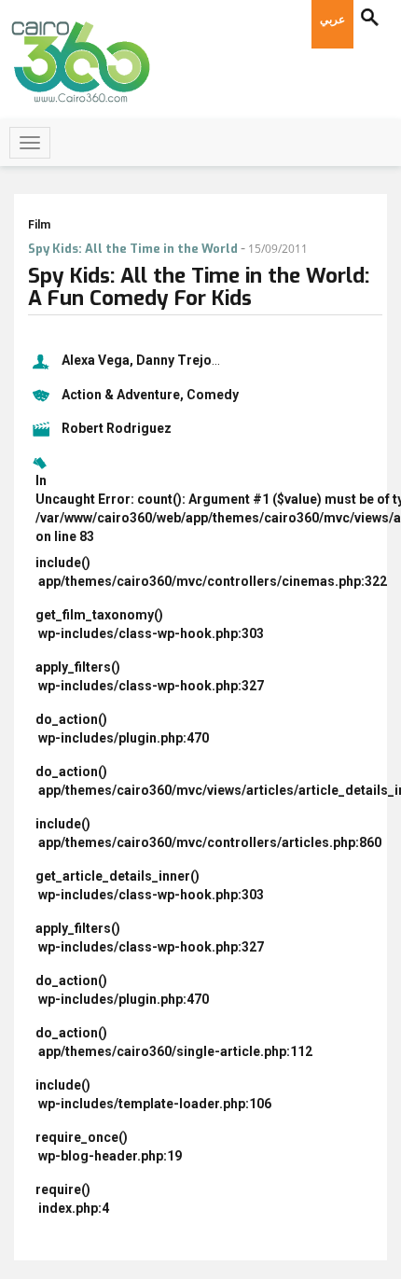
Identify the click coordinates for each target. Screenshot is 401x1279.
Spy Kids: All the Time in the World (133, 249)
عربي (332, 19)
